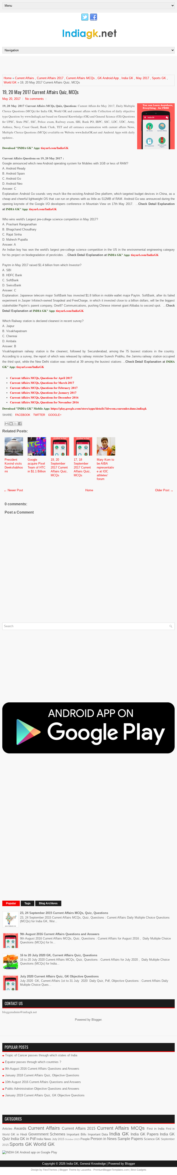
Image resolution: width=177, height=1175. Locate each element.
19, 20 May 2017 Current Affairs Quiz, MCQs (40, 92)
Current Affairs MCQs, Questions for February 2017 (44, 387)
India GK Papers (145, 1134)
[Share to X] (15, 423)
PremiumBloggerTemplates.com (111, 1169)
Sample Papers (130, 1139)
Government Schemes (46, 1134)
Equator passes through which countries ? (33, 1062)
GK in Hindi (19, 1134)
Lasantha (86, 1169)
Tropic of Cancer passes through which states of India (41, 1055)
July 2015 (58, 1139)
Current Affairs (24, 78)
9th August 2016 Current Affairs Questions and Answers (59, 934)
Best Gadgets (138, 1169)
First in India (156, 1128)
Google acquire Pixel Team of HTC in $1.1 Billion (37, 465)
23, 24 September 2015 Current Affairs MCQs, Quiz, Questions (64, 913)
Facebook (22, 415)
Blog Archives (48, 903)
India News (43, 1139)
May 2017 (142, 78)
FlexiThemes (50, 1169)
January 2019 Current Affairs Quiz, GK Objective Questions (45, 1095)
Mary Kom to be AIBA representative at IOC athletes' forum (105, 469)
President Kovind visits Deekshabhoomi (14, 465)
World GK (10, 82)
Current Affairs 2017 (50, 78)
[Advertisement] (56, 65)
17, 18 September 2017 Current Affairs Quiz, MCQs (82, 467)
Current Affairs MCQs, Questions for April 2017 (41, 378)
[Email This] (6, 423)
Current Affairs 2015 (78, 1128)
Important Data (98, 1134)
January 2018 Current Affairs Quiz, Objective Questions (42, 1075)
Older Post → (164, 490)
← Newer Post (13, 490)
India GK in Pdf (23, 1139)
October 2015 (72, 1139)
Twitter (38, 415)
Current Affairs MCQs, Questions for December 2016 (44, 397)
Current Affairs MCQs (80, 78)
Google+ (54, 415)
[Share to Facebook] (20, 423)
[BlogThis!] (11, 423)
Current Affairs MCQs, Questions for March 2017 (42, 382)
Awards (20, 1128)
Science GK (152, 1139)
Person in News (104, 1139)
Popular (11, 903)
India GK (127, 78)
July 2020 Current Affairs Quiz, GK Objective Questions (59, 976)
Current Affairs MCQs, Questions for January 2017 (43, 392)
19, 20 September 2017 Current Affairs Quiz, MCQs (59, 467)
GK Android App (108, 78)
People (85, 1139)
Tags (27, 903)
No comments (34, 99)
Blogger (96, 1019)
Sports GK (159, 78)
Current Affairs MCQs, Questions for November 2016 (44, 402)
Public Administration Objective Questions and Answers (42, 1088)
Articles (7, 1128)
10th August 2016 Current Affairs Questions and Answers (43, 1082)
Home (8, 78)
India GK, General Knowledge (86, 1163)
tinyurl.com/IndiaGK (43, 209)
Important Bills (76, 1134)
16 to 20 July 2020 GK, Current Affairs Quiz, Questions (58, 955)
